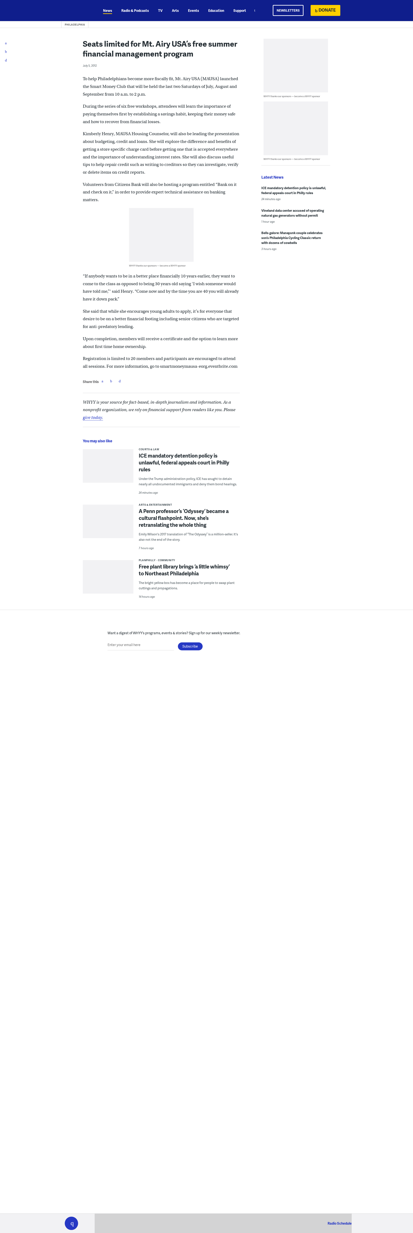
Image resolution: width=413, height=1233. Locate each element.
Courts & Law (149, 449)
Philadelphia (75, 24)
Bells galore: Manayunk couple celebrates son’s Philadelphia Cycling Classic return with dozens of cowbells (292, 237)
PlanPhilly (147, 560)
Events (193, 10)
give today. (93, 417)
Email (119, 381)
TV (160, 10)
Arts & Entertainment (155, 505)
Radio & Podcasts (135, 10)
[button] (71, 1223)
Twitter (111, 381)
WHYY (77, 10)
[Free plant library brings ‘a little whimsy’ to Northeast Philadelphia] (108, 579)
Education (216, 10)
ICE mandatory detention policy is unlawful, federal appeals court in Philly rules (184, 462)
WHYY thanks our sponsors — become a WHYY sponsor (157, 265)
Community (166, 560)
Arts (175, 10)
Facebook (102, 381)
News (107, 10)
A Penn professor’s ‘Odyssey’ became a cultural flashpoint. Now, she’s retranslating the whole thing (184, 517)
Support (239, 10)
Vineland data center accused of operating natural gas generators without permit (292, 213)
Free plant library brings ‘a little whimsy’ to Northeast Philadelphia (184, 570)
